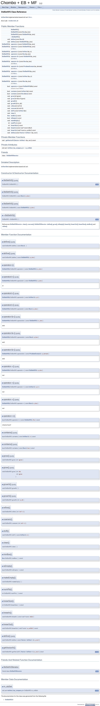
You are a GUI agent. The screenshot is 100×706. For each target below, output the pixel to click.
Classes (32, 8)
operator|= (14, 46)
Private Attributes (82, 10)
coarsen (13, 108)
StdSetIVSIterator (12, 155)
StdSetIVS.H (13, 21)
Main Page (5, 7)
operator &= (15, 56)
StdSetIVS (14, 29)
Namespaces (22, 8)
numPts (13, 123)
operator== (14, 86)
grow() (55, 224)
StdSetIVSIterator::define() (43, 224)
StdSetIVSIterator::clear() (18, 224)
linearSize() (82, 224)
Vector (22, 133)
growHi (13, 101)
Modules (13, 7)
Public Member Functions (58, 10)
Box (23, 32)
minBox (13, 115)
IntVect (25, 51)
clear (12, 113)
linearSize (14, 125)
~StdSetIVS (15, 37)
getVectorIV (10, 140)
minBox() (89, 224)
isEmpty (13, 118)
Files (40, 8)
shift (12, 111)
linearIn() (67, 224)
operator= (14, 44)
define (13, 39)
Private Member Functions (71, 10)
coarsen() (31, 224)
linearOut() (74, 224)
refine (13, 106)
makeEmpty (14, 120)
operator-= (14, 71)
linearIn (13, 128)
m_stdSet (28, 148)
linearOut (14, 130)
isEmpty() (61, 224)
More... (31, 17)
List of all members (95, 10)
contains (14, 91)
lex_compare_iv (18, 148)
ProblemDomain (29, 66)
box (26, 94)
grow (12, 96)
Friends (88, 10)
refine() (4, 226)
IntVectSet (4, 17)
